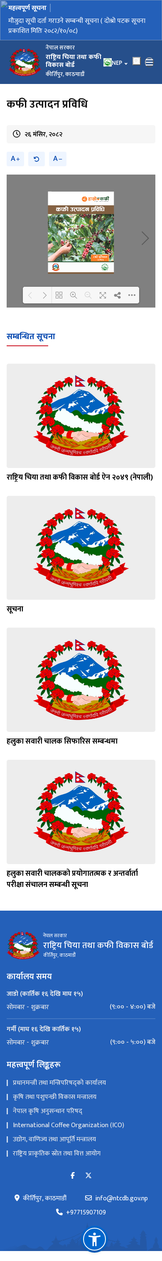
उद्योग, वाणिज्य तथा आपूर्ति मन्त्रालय (54, 1139)
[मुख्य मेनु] (149, 62)
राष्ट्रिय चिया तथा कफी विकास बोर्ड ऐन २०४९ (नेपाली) (80, 477)
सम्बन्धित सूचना (31, 337)
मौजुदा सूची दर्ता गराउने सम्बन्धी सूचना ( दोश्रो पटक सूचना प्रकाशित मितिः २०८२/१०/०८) (76, 26)
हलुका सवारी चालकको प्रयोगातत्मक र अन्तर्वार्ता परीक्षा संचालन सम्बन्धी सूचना (72, 879)
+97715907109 (86, 1213)
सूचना (15, 609)
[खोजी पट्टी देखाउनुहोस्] (137, 61)
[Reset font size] (36, 159)
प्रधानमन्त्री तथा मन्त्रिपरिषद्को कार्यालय (59, 1083)
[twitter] (88, 1176)
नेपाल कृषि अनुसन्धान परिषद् (47, 1111)
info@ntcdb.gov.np (121, 1199)
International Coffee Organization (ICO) (68, 1125)
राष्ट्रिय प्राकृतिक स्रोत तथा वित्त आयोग (57, 1153)
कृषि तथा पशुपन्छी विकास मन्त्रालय (54, 1097)
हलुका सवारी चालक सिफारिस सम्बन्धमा (62, 741)
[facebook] (73, 1176)
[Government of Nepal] (25, 62)
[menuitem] (81, 1007)
